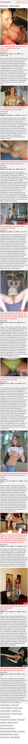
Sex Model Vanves (5, 717)
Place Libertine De (5, 714)
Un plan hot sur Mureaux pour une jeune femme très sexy (13, 379)
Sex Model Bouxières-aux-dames (9, 734)
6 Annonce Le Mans (16, 714)
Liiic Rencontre (5, 2)
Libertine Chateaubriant (6, 708)
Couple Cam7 (14, 705)
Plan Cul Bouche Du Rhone (7, 728)
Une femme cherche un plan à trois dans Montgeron (13, 607)
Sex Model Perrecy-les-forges (8, 719)
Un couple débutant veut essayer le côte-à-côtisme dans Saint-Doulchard (13, 48)
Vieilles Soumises (12, 722)
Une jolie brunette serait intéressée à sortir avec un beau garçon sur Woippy (14, 163)
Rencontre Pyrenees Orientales (8, 731)
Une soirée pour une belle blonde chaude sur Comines (12, 227)
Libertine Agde (18, 708)
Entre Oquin (3, 722)
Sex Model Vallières (5, 711)
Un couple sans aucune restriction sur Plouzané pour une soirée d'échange (13, 109)
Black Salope (21, 719)
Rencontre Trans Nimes (6, 725)
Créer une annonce (21, 2)
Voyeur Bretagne (15, 737)
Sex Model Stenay (5, 705)
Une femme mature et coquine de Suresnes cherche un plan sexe (12, 669)
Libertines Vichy (16, 711)
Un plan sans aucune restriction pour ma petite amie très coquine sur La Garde (14, 475)
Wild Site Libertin (5, 737)
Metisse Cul (21, 731)
